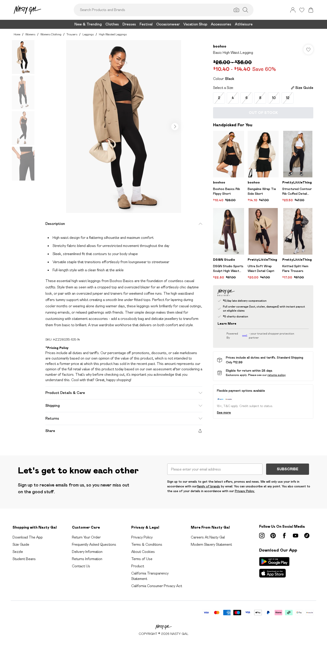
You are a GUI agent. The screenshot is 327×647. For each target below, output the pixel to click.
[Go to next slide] (174, 126)
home (17, 34)
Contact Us (81, 566)
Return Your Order (86, 537)
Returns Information (87, 559)
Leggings (88, 34)
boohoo (219, 46)
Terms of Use (141, 559)
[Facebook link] (284, 535)
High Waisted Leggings (113, 34)
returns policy (276, 374)
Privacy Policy (142, 537)
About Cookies (143, 552)
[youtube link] (295, 535)
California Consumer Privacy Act (156, 586)
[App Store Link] (274, 567)
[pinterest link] (273, 535)
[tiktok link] (306, 535)
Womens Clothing (50, 34)
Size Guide (21, 544)
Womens (30, 34)
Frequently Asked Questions (94, 544)
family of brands (208, 486)
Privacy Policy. (245, 491)
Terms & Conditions (146, 544)
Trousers (72, 34)
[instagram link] (262, 535)
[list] (123, 126)
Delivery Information (87, 552)
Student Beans (24, 559)
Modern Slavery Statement (211, 544)
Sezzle (18, 552)
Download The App (28, 537)
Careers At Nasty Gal (208, 537)
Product (137, 566)
